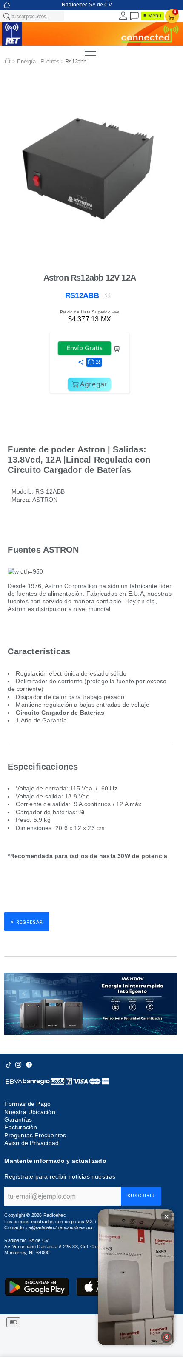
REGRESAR (27, 922)
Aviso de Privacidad (31, 1143)
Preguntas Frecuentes (35, 1135)
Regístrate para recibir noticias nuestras (59, 1176)
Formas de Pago (27, 1103)
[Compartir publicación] (81, 362)
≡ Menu (152, 16)
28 (98, 362)
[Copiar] (108, 296)
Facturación (20, 1127)
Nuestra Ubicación (29, 1111)
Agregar (93, 384)
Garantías (18, 1119)
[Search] (6, 16)
